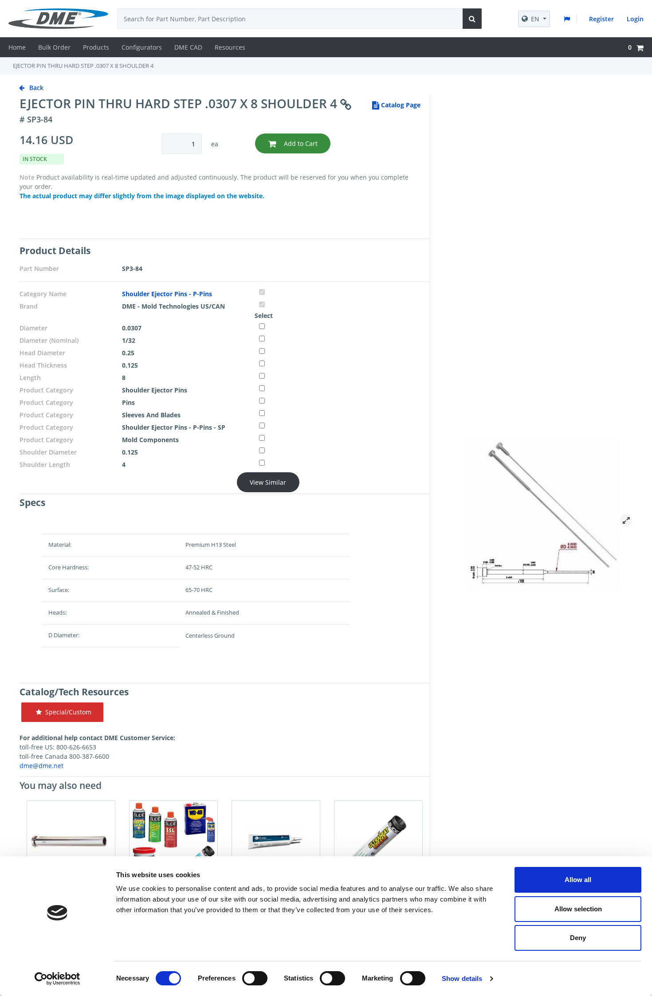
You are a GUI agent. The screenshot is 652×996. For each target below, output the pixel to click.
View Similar (268, 482)
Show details (462, 978)
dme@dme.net (41, 765)
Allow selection (578, 909)
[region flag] (569, 19)
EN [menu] (535, 19)
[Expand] (626, 520)
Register (601, 19)
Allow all (578, 879)
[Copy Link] (345, 105)
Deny (578, 937)
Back (35, 87)
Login (635, 19)
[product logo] (61, 19)
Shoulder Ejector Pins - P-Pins (167, 294)
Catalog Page (399, 105)
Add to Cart (300, 143)
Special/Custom (66, 712)
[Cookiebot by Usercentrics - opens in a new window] (57, 978)
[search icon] (472, 18)
